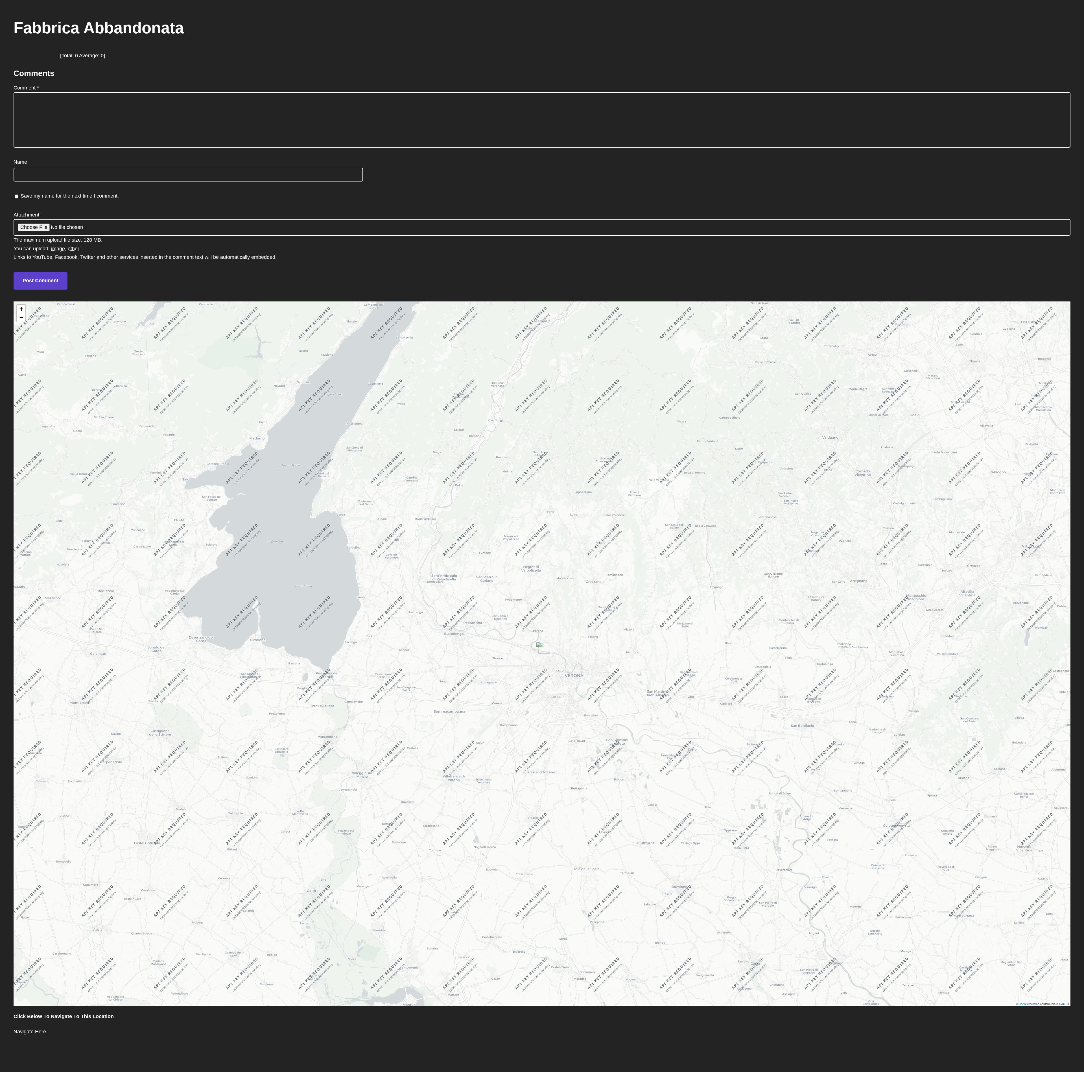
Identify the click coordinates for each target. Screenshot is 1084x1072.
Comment (26, 88)
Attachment (26, 215)
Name (20, 162)
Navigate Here (30, 1031)
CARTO (1064, 1004)
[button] (542, 648)
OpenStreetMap (1029, 1004)
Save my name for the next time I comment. (70, 196)
